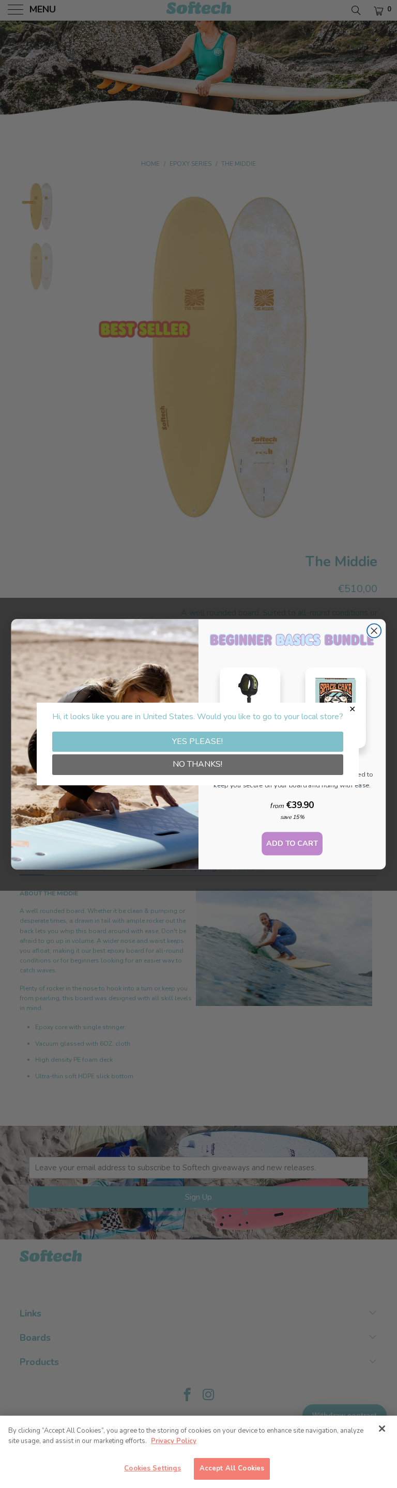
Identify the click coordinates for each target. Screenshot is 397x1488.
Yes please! (197, 741)
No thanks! (197, 764)
